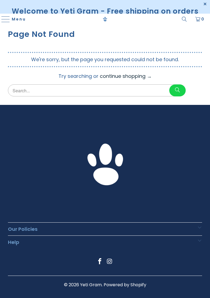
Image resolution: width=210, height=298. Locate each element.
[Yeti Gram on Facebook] (100, 262)
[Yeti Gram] (105, 19)
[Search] (184, 19)
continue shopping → (126, 76)
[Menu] (3, 19)
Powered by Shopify (125, 285)
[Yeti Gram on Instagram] (110, 262)
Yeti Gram (91, 285)
